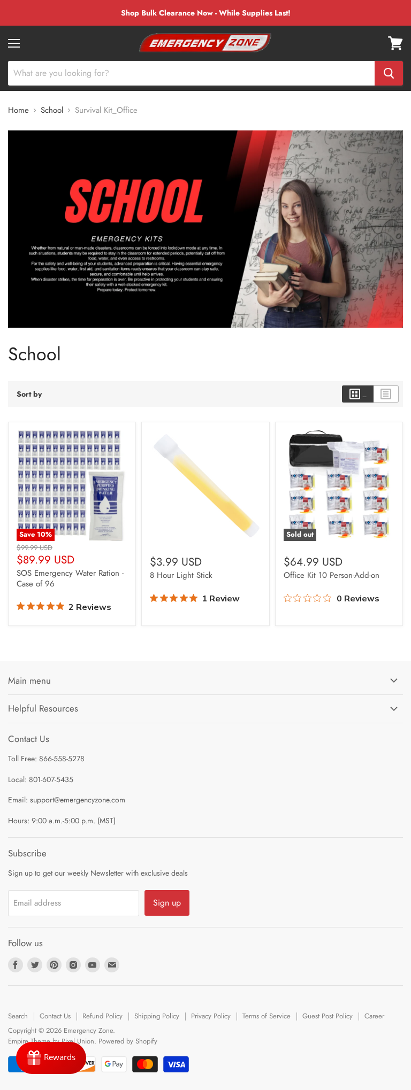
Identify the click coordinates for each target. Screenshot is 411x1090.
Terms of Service (266, 1016)
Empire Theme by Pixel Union (51, 1041)
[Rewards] (51, 1058)
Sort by (29, 394)
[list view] (386, 394)
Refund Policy (102, 1016)
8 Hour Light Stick (181, 575)
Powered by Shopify (127, 1041)
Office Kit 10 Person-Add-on (331, 575)
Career (374, 1016)
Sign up (167, 902)
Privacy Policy (211, 1016)
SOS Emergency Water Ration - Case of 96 (70, 578)
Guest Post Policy (327, 1016)
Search (18, 1016)
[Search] (389, 73)
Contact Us (55, 1016)
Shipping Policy (156, 1016)
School (52, 110)
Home (18, 110)
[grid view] (358, 394)
